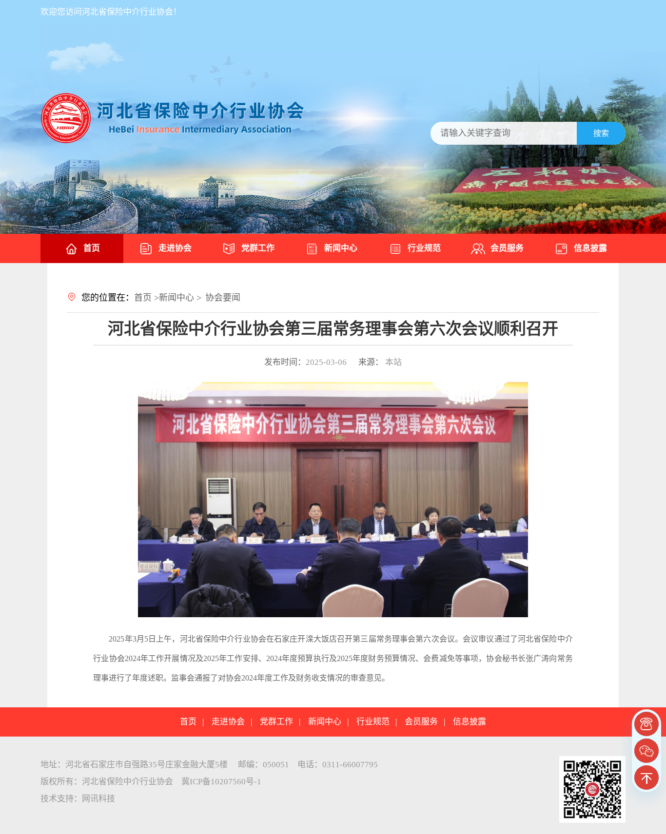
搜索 (601, 133)
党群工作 (257, 248)
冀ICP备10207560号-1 (221, 781)
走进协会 (175, 248)
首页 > (146, 298)
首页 (91, 248)
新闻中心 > (180, 298)
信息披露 (590, 248)
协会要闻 (222, 298)
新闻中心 (340, 248)
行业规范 (424, 248)
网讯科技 (98, 798)
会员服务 (507, 248)
